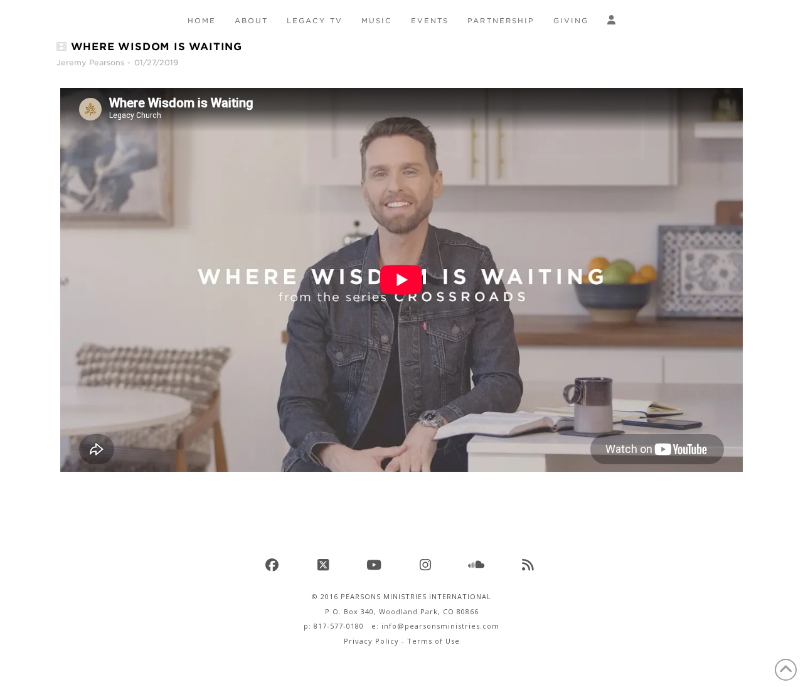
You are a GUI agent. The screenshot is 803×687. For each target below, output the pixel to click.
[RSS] (529, 565)
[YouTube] (376, 565)
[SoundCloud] (478, 565)
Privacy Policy (371, 641)
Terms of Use (433, 641)
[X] (325, 565)
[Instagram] (427, 565)
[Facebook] (273, 565)
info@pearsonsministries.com (440, 626)
